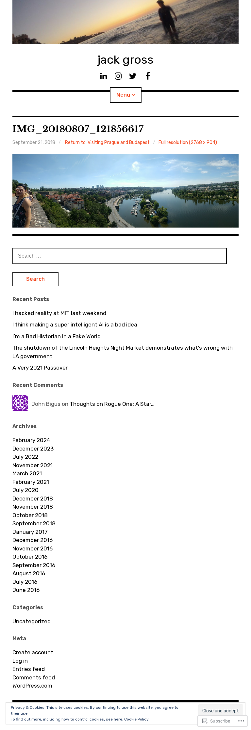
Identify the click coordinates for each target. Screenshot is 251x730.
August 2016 (28, 573)
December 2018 (32, 498)
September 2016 (33, 565)
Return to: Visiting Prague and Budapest (107, 142)
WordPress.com (32, 685)
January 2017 (30, 532)
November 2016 (32, 548)
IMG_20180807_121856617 (77, 129)
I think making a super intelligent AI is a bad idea (74, 324)
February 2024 (31, 440)
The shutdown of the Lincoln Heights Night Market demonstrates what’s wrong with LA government (122, 351)
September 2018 (34, 523)
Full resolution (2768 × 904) (188, 142)
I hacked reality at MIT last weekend (59, 313)
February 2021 (30, 482)
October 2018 (30, 515)
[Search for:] (119, 255)
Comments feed (33, 677)
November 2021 (32, 465)
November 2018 (32, 506)
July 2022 (25, 456)
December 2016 (32, 540)
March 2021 (27, 473)
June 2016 (26, 590)
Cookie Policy (136, 719)
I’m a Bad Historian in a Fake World (56, 336)
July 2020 (25, 490)
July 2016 (24, 582)
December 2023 (33, 448)
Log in (20, 661)
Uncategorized (31, 621)
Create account (32, 652)
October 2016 (29, 556)
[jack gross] (125, 22)
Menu (123, 95)
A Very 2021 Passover (40, 367)
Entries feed (28, 669)
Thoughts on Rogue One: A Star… (112, 404)
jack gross (125, 60)
